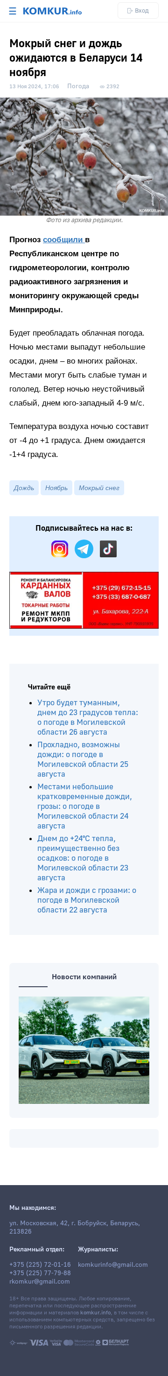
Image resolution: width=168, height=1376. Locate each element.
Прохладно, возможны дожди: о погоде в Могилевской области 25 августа (82, 759)
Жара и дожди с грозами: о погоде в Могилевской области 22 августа (86, 900)
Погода (78, 86)
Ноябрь (56, 487)
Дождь (24, 487)
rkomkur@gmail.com (39, 1282)
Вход (142, 10)
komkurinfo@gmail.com (113, 1265)
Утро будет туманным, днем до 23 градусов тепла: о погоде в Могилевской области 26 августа (87, 717)
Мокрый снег (99, 487)
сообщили (64, 239)
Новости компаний (84, 977)
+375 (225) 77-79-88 (40, 1273)
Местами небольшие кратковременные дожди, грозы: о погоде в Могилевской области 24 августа (84, 806)
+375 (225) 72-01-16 (40, 1265)
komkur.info (95, 1312)
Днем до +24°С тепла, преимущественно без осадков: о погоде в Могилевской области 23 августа (82, 858)
